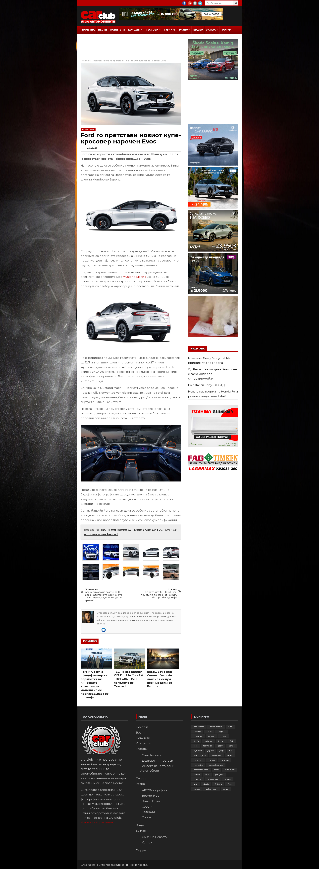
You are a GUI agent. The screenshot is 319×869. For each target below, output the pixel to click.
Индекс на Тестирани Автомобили (157, 768)
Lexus (229, 755)
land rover (216, 755)
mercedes (198, 765)
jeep (221, 750)
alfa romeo (199, 726)
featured (209, 741)
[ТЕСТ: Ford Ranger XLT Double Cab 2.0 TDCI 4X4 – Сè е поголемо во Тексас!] (129, 659)
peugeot (219, 774)
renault (227, 779)
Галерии (148, 812)
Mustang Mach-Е (135, 276)
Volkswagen (211, 789)
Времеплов (150, 795)
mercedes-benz (201, 769)
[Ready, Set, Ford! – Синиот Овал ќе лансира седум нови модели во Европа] (163, 659)
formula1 (207, 745)
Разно (183, 29)
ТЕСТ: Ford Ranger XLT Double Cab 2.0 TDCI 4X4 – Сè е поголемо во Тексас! (128, 679)
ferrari (221, 741)
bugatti (221, 731)
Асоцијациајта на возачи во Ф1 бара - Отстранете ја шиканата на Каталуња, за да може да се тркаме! (103, 595)
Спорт (146, 817)
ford (196, 745)
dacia (196, 741)
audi (230, 726)
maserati (198, 760)
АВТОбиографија (154, 790)
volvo (225, 789)
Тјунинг (170, 29)
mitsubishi (229, 769)
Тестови (152, 29)
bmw (209, 731)
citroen (211, 736)
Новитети (117, 29)
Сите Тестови (151, 755)
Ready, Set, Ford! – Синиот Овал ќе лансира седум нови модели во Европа (160, 679)
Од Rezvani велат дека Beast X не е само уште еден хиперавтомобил (212, 374)
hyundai (198, 750)
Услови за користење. (97, 822)
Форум (226, 29)
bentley (197, 731)
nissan (197, 774)
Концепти (135, 29)
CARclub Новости (155, 837)
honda (231, 745)
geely (220, 745)
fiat (231, 741)
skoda (206, 784)
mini (216, 769)
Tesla (230, 784)
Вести (102, 29)
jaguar (211, 750)
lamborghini (200, 755)
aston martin (216, 726)
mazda (211, 760)
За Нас (211, 29)
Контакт (148, 842)
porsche (197, 779)
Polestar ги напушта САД (206, 385)
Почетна (88, 29)
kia (230, 750)
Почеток (85, 60)
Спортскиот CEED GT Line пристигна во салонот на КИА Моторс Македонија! (159, 593)
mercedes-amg (216, 765)
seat (196, 784)
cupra (223, 736)
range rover (212, 779)
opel (208, 774)
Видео (198, 29)
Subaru (218, 784)
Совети (147, 806)
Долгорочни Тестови (157, 760)
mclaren (225, 760)
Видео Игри (151, 801)
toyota (197, 789)
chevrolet (198, 736)
